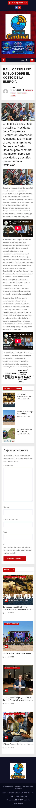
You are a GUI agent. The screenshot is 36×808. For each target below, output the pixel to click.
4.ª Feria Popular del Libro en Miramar (18, 744)
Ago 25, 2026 (9, 747)
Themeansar (17, 788)
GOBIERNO (16, 667)
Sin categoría (20, 714)
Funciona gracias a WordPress (12, 786)
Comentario (8, 466)
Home (4, 793)
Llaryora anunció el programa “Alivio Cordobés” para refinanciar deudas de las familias (18, 700)
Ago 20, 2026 (21, 434)
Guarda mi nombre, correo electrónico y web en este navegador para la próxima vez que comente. (18, 550)
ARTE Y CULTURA (9, 714)
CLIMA (11, 796)
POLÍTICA (14, 577)
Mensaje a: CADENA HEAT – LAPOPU (18, 800)
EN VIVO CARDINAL (21, 796)
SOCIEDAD (22, 577)
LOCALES (7, 577)
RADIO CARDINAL (18, 803)
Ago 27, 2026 (21, 398)
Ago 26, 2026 (21, 416)
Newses (28, 786)
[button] (27, 60)
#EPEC (13, 96)
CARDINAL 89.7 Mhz (27, 793)
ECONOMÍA (8, 667)
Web (5, 532)
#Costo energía (22, 93)
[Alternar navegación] (22, 60)
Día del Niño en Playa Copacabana (17, 653)
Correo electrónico (11, 519)
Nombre (7, 507)
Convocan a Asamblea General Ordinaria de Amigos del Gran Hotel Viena (17, 609)
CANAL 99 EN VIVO (14, 793)
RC (14, 88)
